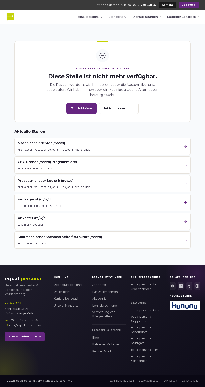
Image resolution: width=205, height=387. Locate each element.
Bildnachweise (149, 380)
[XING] (189, 286)
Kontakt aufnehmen (22, 336)
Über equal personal (68, 285)
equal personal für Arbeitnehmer (143, 287)
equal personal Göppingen (141, 319)
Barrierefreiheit (122, 380)
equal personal (88, 17)
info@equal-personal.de (25, 325)
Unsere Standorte (66, 305)
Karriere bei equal (66, 298)
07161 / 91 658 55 (144, 4)
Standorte (116, 17)
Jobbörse (189, 4)
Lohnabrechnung (104, 305)
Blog (95, 337)
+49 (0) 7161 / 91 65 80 (23, 319)
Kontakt (167, 4)
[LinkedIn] (181, 286)
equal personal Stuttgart (141, 341)
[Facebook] (173, 286)
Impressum (170, 380)
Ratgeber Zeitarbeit (181, 17)
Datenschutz (190, 380)
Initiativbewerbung (119, 108)
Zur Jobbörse (81, 108)
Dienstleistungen (145, 17)
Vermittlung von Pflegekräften (103, 314)
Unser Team (62, 292)
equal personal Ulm (144, 350)
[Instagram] (197, 286)
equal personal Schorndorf (141, 330)
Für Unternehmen (105, 292)
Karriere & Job (102, 351)
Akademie (99, 298)
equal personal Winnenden (141, 359)
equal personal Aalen (145, 310)
